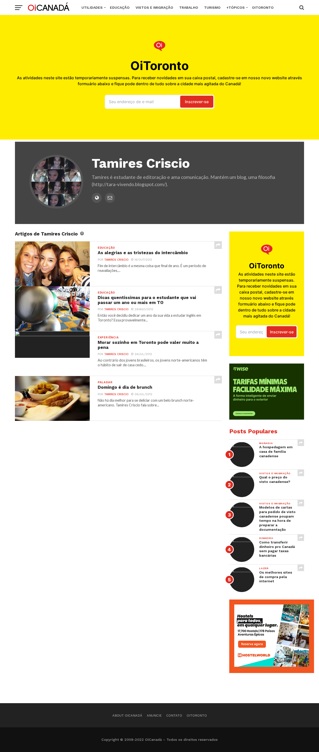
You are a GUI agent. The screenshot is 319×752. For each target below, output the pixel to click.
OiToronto (263, 7)
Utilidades (92, 7)
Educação (120, 7)
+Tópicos (236, 7)
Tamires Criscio (116, 259)
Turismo (212, 7)
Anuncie (154, 715)
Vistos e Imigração (154, 7)
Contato (174, 715)
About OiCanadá (127, 715)
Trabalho (188, 7)
